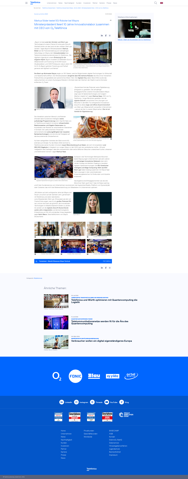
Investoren (87, 3)
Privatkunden (89, 431)
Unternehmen (51, 3)
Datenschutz (114, 443)
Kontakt (112, 437)
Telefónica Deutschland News (64, 8)
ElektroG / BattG (115, 440)
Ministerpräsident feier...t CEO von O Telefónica (95, 8)
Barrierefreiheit (115, 452)
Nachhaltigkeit (69, 3)
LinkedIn (68, 402)
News (115, 3)
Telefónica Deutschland (48, 8)
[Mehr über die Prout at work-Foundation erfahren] (126, 417)
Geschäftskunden (90, 434)
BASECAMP (114, 431)
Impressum (113, 455)
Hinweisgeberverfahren (118, 446)
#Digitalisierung (38, 278)
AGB (111, 434)
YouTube (113, 402)
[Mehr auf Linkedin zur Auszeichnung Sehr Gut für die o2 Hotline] (91, 417)
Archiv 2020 (77, 8)
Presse (109, 3)
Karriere (102, 3)
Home (63, 431)
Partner (95, 3)
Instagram (84, 402)
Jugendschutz (114, 449)
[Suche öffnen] (156, 3)
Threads (99, 402)
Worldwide (88, 437)
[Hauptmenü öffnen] (26, 3)
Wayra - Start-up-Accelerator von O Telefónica (134, 40)
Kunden (78, 3)
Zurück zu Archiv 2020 (41, 14)
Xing (127, 402)
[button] (102, 35)
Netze (60, 3)
